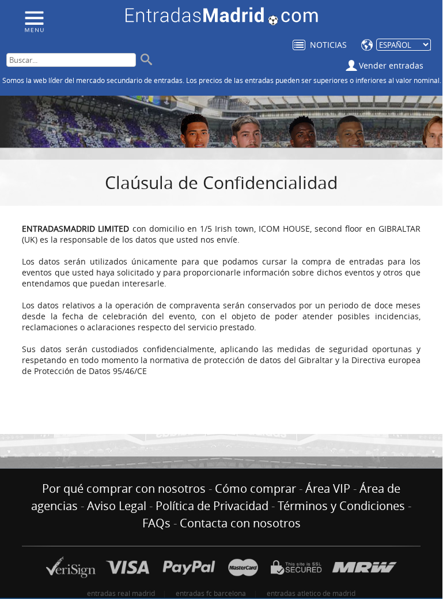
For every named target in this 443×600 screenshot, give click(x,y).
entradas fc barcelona (211, 593)
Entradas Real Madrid (221, 17)
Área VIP (327, 488)
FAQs (156, 523)
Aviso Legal (116, 506)
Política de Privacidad (212, 506)
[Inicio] (34, 21)
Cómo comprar (255, 488)
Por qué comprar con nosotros (124, 488)
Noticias (328, 44)
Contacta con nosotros (240, 523)
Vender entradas (391, 65)
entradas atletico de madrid (311, 593)
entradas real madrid (121, 593)
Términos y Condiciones (341, 506)
